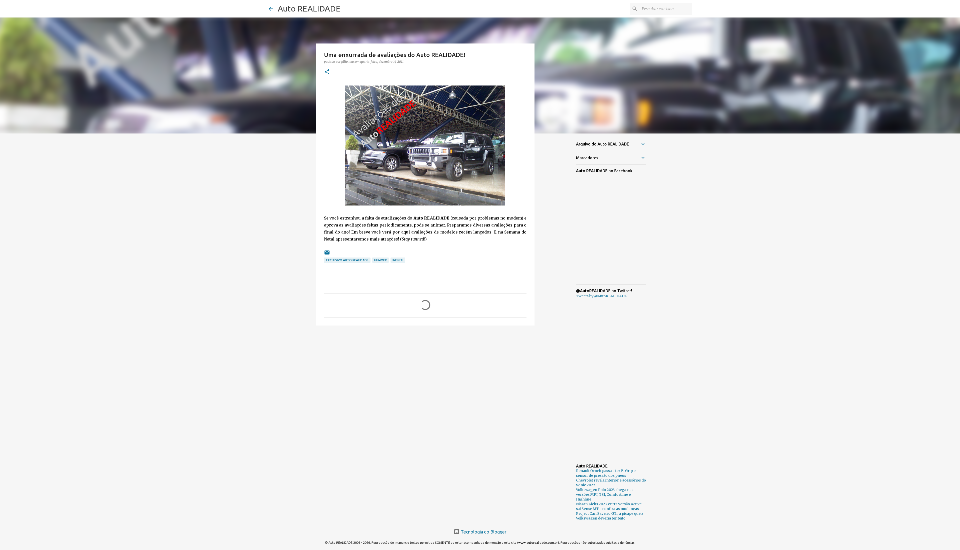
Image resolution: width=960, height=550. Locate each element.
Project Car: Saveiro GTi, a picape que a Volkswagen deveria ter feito (609, 515)
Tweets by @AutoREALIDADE (601, 296)
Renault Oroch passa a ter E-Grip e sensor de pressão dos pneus (606, 473)
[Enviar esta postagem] (327, 254)
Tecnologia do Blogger (483, 531)
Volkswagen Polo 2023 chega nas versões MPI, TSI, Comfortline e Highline (604, 495)
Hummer (380, 260)
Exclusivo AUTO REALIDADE (347, 260)
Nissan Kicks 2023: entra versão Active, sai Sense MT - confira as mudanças (609, 506)
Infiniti (397, 260)
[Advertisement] (425, 368)
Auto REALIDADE (309, 8)
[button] (327, 72)
